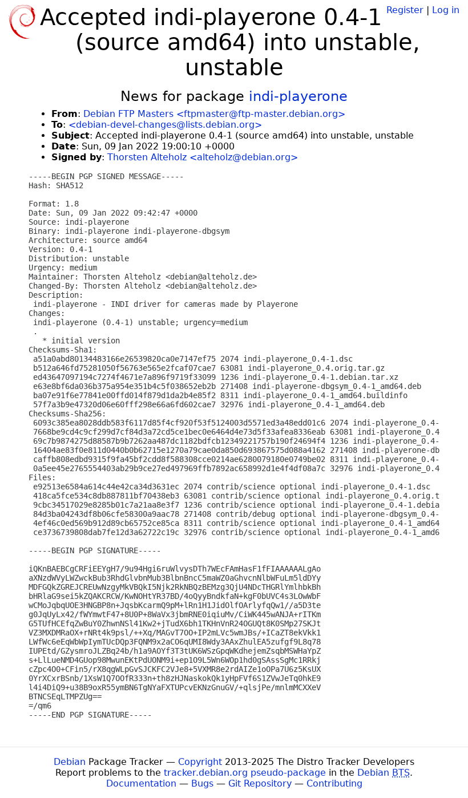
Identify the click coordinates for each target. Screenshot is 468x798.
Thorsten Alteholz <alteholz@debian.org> (202, 157)
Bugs (202, 783)
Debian (70, 761)
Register (404, 10)
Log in (445, 10)
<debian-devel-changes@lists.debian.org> (165, 124)
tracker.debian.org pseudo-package (245, 772)
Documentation (141, 783)
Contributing (334, 783)
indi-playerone (298, 96)
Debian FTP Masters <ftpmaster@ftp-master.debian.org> (214, 113)
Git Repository (260, 783)
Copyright (200, 761)
